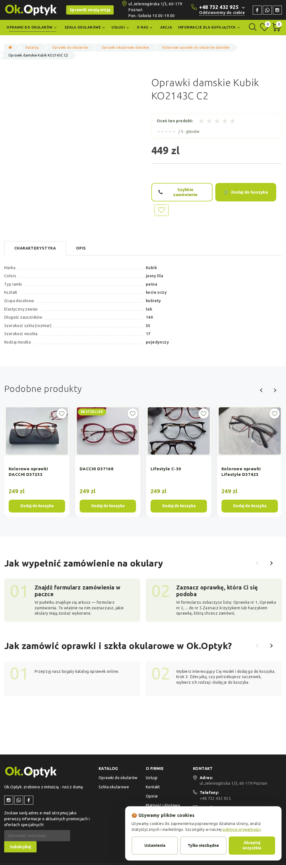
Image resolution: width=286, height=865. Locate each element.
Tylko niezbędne (203, 845)
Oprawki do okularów (118, 777)
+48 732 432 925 (219, 7)
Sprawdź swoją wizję (90, 10)
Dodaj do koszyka (249, 192)
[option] (36, 461)
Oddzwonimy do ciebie (222, 12)
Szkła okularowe (114, 787)
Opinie (152, 796)
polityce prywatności (242, 829)
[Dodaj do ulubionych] (62, 413)
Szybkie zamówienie (185, 192)
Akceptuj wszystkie (251, 845)
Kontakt (153, 787)
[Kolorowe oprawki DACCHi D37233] (37, 461)
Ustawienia (154, 845)
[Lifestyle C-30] (178, 461)
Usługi (151, 777)
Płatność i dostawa (163, 805)
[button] (257, 563)
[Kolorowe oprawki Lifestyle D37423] (249, 461)
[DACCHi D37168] (107, 461)
